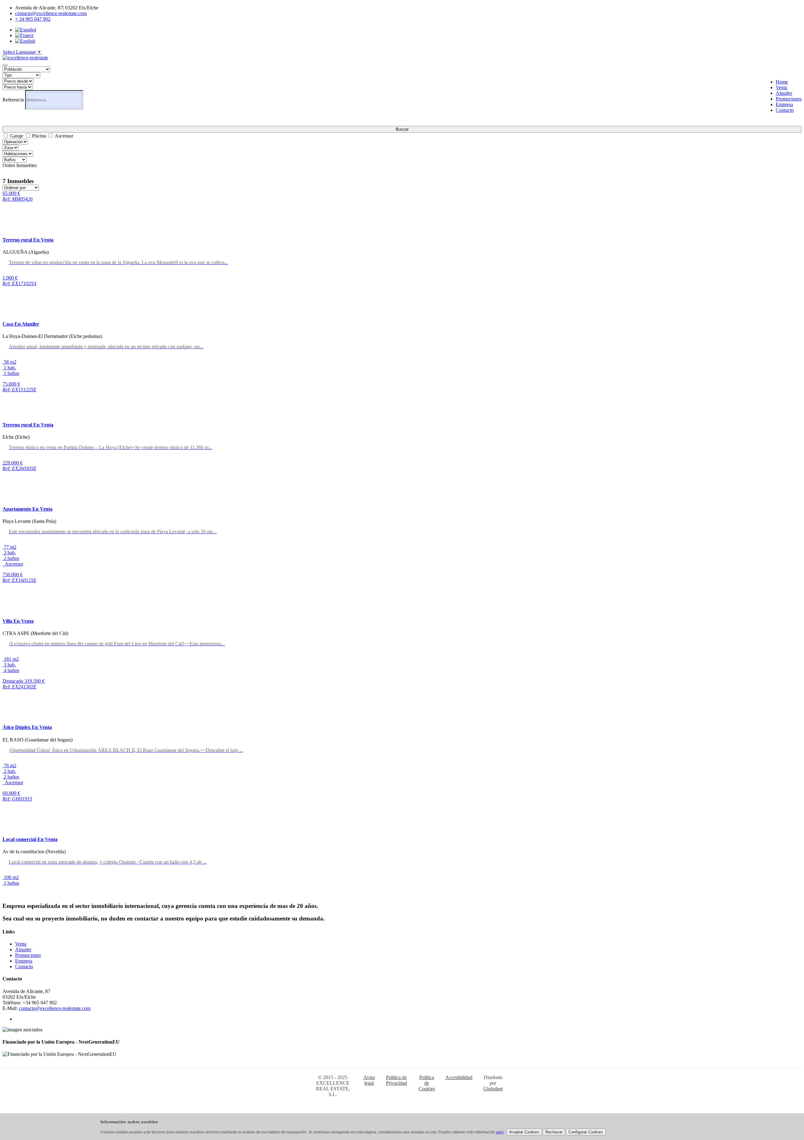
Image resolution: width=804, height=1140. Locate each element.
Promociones (788, 98)
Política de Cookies (427, 1083)
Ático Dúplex (27, 727)
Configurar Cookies (585, 1132)
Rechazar (553, 1132)
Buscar (402, 129)
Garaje (16, 135)
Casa (21, 324)
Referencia (13, 99)
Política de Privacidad (396, 1080)
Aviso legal (369, 1080)
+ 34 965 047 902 (33, 19)
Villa (18, 621)
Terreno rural (28, 239)
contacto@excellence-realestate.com (51, 13)
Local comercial (30, 839)
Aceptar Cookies (524, 1132)
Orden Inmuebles (20, 165)
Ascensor (64, 135)
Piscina (39, 135)
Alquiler (784, 93)
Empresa (784, 104)
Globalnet (493, 1088)
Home (782, 81)
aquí (499, 1132)
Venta (781, 87)
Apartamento (27, 509)
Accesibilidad (458, 1077)
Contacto (785, 110)
